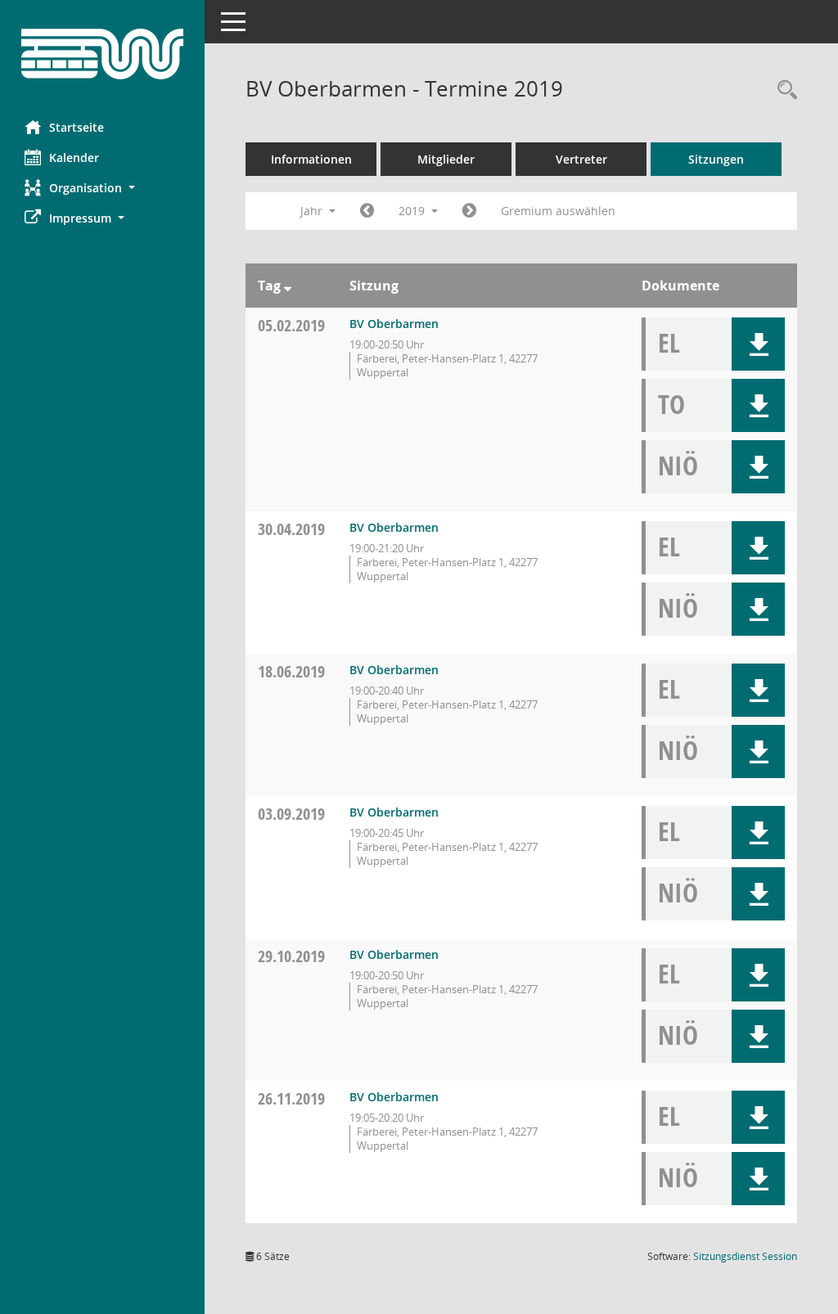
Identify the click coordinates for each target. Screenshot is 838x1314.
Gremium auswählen (558, 210)
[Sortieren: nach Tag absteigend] (287, 286)
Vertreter (581, 159)
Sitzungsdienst (745, 1256)
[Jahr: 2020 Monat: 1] (469, 211)
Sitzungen (716, 159)
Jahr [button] (313, 210)
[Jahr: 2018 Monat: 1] (367, 211)
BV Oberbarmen (394, 323)
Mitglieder (446, 159)
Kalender (74, 157)
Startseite (76, 127)
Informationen (311, 159)
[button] (102, 188)
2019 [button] (413, 210)
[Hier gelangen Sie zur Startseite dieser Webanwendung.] (102, 54)
